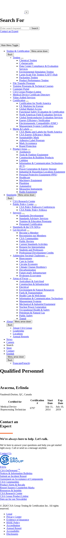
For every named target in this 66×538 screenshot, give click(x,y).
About (9, 321)
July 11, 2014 (49, 408)
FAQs (3, 467)
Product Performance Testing (34, 80)
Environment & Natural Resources (36, 290)
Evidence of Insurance (17, 519)
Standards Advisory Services (33, 218)
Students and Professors (31, 250)
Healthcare (24, 177)
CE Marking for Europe (31, 106)
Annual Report (13, 528)
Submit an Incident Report (13, 476)
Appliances (25, 151)
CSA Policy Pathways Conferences (37, 207)
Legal (9, 514)
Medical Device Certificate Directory (31, 94)
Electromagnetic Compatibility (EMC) (38, 123)
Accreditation (13, 525)
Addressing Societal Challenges (29, 255)
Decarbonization (27, 270)
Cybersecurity (26, 63)
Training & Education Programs (35, 221)
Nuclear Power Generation (32, 307)
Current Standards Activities (33, 244)
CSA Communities (28, 238)
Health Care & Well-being (32, 295)
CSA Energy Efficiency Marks (34, 134)
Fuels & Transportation (30, 292)
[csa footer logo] (12, 464)
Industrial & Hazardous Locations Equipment (42, 171)
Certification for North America (35, 103)
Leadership (18, 330)
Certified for (15, 401)
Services (17, 212)
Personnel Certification (30, 224)
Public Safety (26, 315)
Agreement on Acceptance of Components (21, 479)
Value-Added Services (24, 97)
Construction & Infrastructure (34, 284)
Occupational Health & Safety (34, 310)
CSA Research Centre (24, 201)
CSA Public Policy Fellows (33, 210)
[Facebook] (7, 502)
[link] (10, 45)
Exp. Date (60, 402)
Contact (10, 350)
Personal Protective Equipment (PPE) (38, 174)
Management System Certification (36, 126)
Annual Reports (21, 336)
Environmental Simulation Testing (36, 71)
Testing (16, 57)
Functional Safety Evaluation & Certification (41, 111)
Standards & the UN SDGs (26, 227)
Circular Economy (28, 264)
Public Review (26, 241)
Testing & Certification (17, 51)
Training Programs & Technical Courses (33, 86)
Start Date (50, 402)
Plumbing (24, 183)
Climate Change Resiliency (33, 267)
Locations (18, 333)
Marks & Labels (21, 129)
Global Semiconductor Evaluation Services (41, 117)
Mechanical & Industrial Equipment (37, 304)
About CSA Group (22, 328)
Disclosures (12, 534)
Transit (22, 318)
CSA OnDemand (10, 470)
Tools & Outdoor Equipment (33, 154)
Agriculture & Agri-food (31, 281)
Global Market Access (30, 109)
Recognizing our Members (32, 235)
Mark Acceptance (28, 143)
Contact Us (5, 453)
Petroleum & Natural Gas (32, 312)
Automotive (25, 186)
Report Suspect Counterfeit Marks (17, 487)
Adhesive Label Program (32, 140)
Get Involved (19, 230)
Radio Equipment (28, 191)
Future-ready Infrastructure (32, 272)
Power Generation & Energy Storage (38, 169)
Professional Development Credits (36, 252)
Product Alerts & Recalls (12, 484)
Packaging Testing (28, 77)
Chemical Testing (28, 60)
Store (9, 348)
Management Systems (30, 301)
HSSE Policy (13, 522)
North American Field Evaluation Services (40, 114)
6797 (32, 408)
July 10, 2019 (60, 408)
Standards (11, 194)
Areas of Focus (20, 278)
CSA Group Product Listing (27, 91)
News (9, 339)
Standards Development (31, 215)
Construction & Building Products (36, 157)
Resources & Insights (10, 490)
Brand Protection (27, 146)
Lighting (23, 160)
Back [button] (10, 54)
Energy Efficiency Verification (34, 120)
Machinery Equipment (30, 180)
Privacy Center (13, 516)
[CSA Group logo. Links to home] (12, 12)
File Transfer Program (24, 83)
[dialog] (33, 16)
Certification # (37, 402)
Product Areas (20, 149)
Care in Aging (26, 261)
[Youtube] (12, 502)
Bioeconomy (25, 258)
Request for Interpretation (32, 247)
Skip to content (10, 1)
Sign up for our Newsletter (13, 499)
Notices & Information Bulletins (16, 473)
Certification (19, 100)
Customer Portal (21, 89)
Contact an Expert (9, 31)
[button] (39, 51)
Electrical (24, 287)
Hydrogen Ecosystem (30, 275)
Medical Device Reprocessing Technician (13, 408)
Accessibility (12, 531)
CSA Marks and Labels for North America (40, 131)
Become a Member (28, 232)
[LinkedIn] (2, 502)
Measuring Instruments (30, 189)
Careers (10, 342)
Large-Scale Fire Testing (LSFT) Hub (38, 74)
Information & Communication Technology (41, 298)
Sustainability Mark (29, 137)
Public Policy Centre (23, 204)
